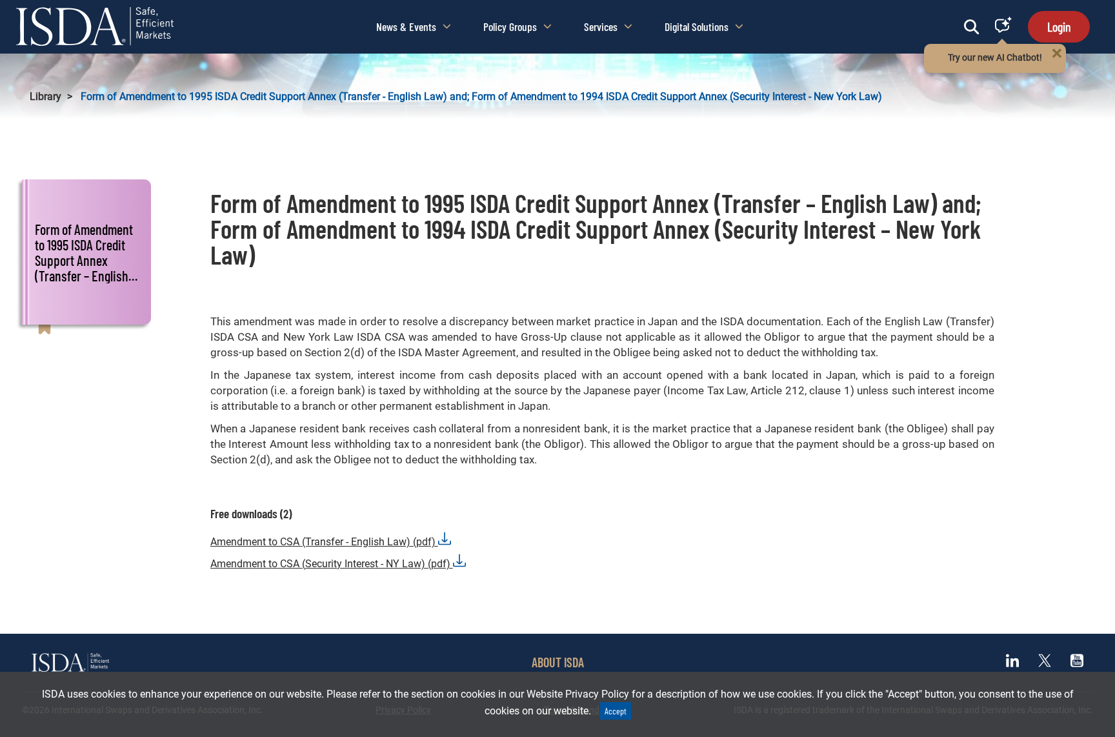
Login (1058, 26)
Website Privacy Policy (578, 694)
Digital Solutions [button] (696, 26)
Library (45, 96)
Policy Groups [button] (510, 26)
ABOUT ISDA (558, 662)
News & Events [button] (406, 26)
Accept (616, 710)
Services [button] (601, 26)
